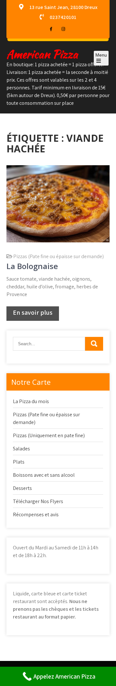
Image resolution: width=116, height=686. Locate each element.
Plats (18, 461)
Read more (32, 313)
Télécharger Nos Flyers (38, 501)
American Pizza (42, 54)
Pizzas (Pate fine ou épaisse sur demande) (58, 256)
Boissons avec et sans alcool (44, 475)
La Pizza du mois (31, 401)
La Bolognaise (32, 266)
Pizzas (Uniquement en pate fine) (49, 435)
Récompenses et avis (36, 514)
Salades (21, 448)
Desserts (22, 488)
